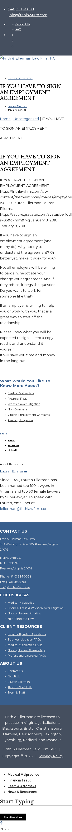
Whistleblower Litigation (24, 404)
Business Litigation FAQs (24, 639)
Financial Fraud (17, 398)
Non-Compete (17, 409)
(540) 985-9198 (16, 582)
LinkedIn (13, 450)
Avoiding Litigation (20, 420)
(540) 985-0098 (21, 9)
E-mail (11, 440)
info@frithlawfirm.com (28, 15)
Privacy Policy (51, 756)
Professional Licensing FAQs (27, 655)
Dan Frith (14, 676)
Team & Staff (16, 692)
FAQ (18, 29)
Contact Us (22, 24)
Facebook (13, 445)
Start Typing (17, 801)
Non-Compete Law (21, 619)
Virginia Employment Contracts (29, 415)
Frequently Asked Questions (27, 634)
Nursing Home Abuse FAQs (26, 650)
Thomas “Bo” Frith (20, 687)
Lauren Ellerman (17, 106)
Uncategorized (20, 78)
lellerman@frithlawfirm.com (24, 509)
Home (5, 119)
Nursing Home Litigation (24, 613)
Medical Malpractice (21, 393)
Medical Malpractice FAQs (25, 645)
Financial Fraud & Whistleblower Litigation (36, 608)
